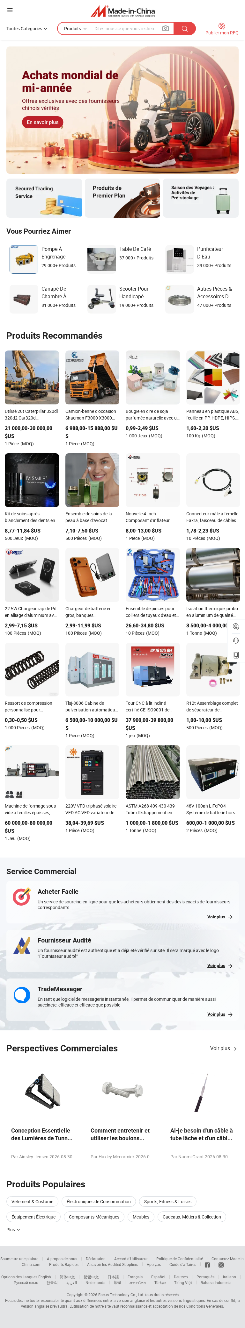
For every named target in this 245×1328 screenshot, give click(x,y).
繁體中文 (91, 1276)
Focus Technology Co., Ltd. (121, 1294)
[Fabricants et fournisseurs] (123, 11)
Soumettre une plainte (19, 1258)
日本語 (113, 1276)
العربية (71, 1282)
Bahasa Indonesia (216, 1282)
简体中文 (67, 1276)
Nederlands (95, 1282)
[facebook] (207, 1264)
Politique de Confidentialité (179, 1258)
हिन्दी (117, 1282)
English (44, 1276)
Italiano (229, 1276)
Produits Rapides (63, 1264)
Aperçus (154, 1264)
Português (205, 1276)
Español (158, 1276)
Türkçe (160, 1282)
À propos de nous (62, 1258)
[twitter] (221, 1264)
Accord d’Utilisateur (131, 1258)
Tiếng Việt (183, 1282)
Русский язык (26, 1282)
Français (135, 1276)
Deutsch (181, 1276)
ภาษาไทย (138, 1282)
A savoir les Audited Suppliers (112, 1264)
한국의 (52, 1282)
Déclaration (96, 1258)
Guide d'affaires (182, 1264)
